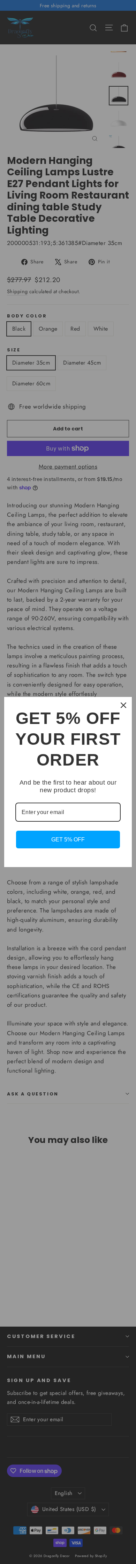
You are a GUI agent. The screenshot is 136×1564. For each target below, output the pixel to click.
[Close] (123, 705)
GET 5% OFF (68, 839)
